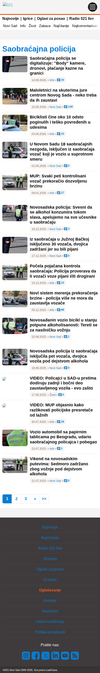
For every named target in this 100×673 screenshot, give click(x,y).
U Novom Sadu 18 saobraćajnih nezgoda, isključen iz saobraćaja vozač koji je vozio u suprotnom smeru (62, 152)
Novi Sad (10, 26)
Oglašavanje (50, 590)
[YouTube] (65, 655)
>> (44, 499)
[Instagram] (26, 655)
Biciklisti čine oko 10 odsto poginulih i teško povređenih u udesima (60, 122)
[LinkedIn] (55, 655)
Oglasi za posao (51, 19)
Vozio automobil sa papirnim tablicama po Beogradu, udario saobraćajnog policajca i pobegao (63, 437)
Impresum (50, 611)
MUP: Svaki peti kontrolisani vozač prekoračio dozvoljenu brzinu (58, 181)
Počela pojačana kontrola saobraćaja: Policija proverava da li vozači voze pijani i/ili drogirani (63, 271)
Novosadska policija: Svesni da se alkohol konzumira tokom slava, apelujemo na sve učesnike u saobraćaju (63, 215)
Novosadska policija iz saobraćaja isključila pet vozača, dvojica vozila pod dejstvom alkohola (63, 356)
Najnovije (10, 19)
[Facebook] (36, 655)
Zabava (44, 26)
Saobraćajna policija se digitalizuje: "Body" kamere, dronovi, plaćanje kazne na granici (58, 66)
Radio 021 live (81, 19)
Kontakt (50, 601)
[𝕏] (45, 655)
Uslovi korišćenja (50, 622)
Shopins (50, 559)
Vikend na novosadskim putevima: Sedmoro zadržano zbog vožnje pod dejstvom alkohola (59, 466)
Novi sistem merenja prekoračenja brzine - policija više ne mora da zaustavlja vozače (64, 298)
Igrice (28, 19)
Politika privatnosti (50, 632)
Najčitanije (61, 26)
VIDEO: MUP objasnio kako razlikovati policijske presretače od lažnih (61, 410)
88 (62, 309)
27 (62, 192)
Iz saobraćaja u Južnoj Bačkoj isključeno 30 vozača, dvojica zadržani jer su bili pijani (59, 244)
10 (62, 133)
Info (23, 26)
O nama (50, 580)
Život (32, 26)
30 (62, 80)
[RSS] (74, 655)
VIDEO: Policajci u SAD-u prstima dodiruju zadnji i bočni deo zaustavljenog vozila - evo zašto (63, 383)
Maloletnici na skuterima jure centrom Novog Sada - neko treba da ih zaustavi (63, 95)
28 (62, 421)
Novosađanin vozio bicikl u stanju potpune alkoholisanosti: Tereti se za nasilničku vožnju (63, 325)
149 (70, 106)
